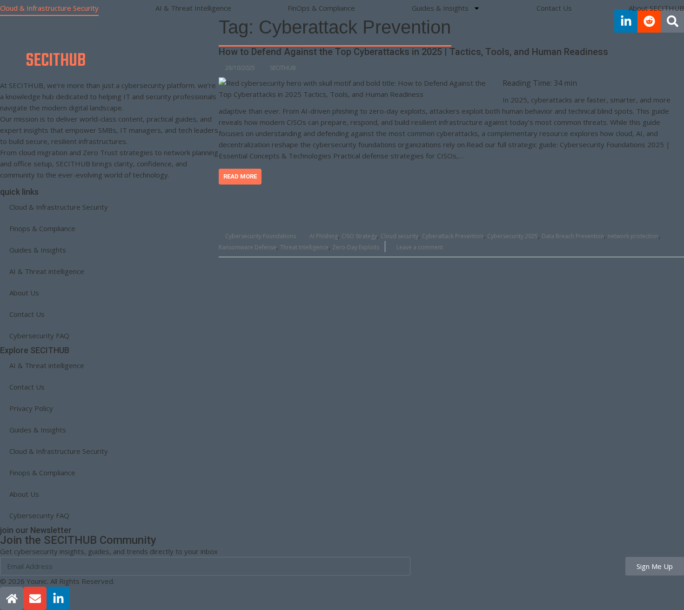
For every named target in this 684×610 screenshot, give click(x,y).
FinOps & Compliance (321, 8)
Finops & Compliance (42, 228)
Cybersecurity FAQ (39, 335)
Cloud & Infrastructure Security (49, 8)
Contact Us (554, 8)
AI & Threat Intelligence (193, 8)
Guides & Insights (440, 8)
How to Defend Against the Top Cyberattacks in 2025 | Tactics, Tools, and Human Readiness (413, 51)
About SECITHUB (656, 8)
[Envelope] (35, 598)
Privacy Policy (31, 408)
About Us (24, 292)
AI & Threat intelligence (46, 271)
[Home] (11, 598)
